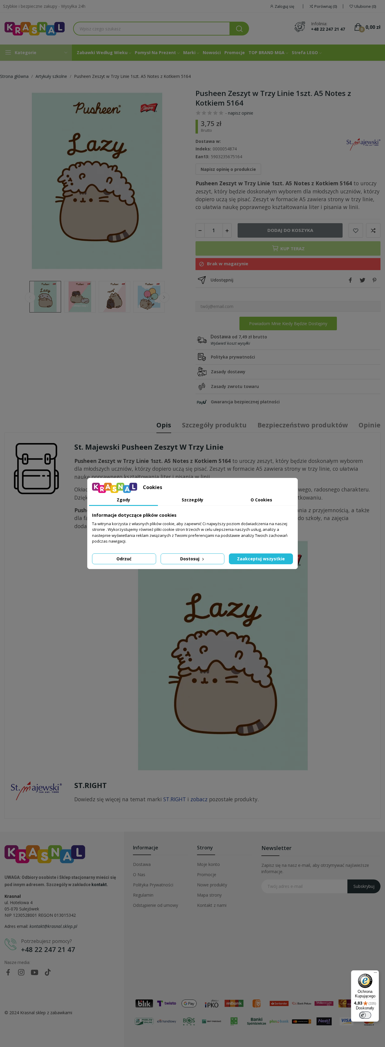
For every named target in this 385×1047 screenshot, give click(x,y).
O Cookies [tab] (261, 500)
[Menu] (375, 974)
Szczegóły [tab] (192, 500)
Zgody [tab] (123, 500)
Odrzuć (123, 559)
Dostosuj (190, 559)
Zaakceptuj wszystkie (261, 559)
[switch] (365, 1015)
